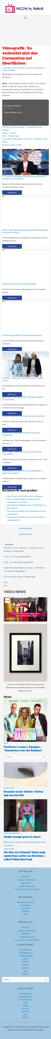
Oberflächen (39, 68)
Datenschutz (25, 883)
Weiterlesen (12, 193)
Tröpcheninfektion (9, 70)
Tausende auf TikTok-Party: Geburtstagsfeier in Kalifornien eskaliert (22, 471)
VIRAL (25, 971)
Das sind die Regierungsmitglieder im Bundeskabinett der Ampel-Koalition (25, 231)
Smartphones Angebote (25, 902)
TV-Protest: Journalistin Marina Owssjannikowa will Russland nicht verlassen (24, 177)
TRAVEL (25, 962)
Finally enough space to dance (22, 836)
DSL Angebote (25, 905)
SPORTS (25, 974)
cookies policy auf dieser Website (27, 889)
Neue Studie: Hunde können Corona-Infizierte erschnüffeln (22, 452)
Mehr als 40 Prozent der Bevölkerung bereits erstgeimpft (21, 433)
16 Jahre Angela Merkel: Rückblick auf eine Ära (22, 335)
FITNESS (25, 965)
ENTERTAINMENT (25, 956)
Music (6, 743)
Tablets (25, 914)
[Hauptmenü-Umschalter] (25, 17)
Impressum (25, 877)
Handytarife (25, 908)
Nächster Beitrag (25, 534)
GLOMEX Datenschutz (27, 886)
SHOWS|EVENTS (25, 953)
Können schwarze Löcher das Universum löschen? (23, 416)
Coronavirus (29, 68)
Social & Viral (9, 788)
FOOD (25, 959)
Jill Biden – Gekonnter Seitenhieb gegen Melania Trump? (22, 379)
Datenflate (25, 911)
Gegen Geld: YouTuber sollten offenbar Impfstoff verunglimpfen (22, 398)
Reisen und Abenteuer (12, 833)
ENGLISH (25, 968)
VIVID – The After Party (10, 136)
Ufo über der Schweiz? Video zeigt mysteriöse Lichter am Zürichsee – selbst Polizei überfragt (25, 856)
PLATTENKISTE (25, 950)
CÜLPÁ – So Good (9, 133)
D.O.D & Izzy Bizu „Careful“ (12, 145)
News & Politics (18, 68)
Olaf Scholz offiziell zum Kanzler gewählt (19, 284)
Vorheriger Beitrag (25, 528)
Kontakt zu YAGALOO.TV (27, 880)
